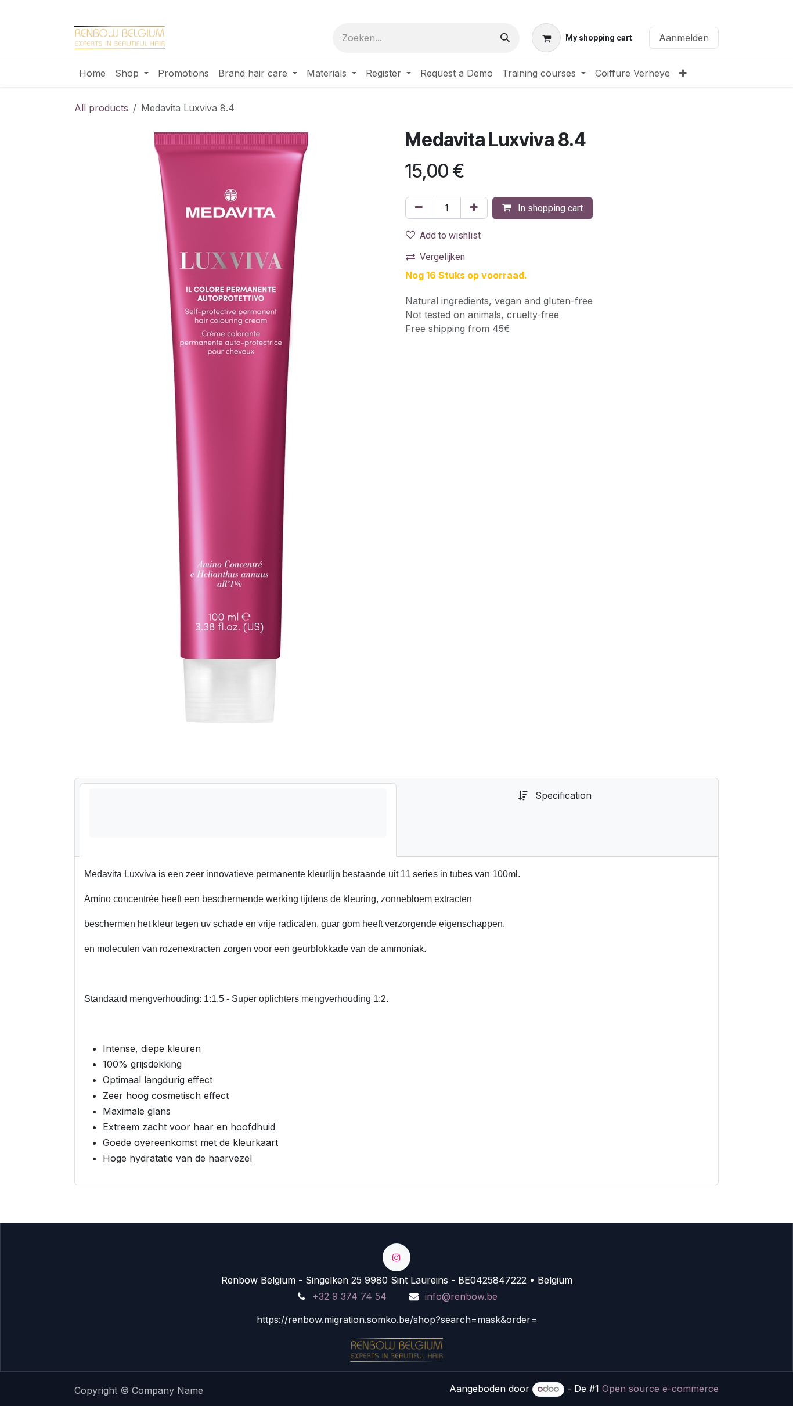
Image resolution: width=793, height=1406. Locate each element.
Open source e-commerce (660, 1388)
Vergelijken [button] (442, 256)
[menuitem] (92, 73)
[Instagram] (396, 1257)
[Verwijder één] (418, 208)
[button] (542, 208)
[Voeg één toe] (474, 208)
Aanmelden (684, 38)
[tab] (238, 820)
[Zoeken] (505, 38)
